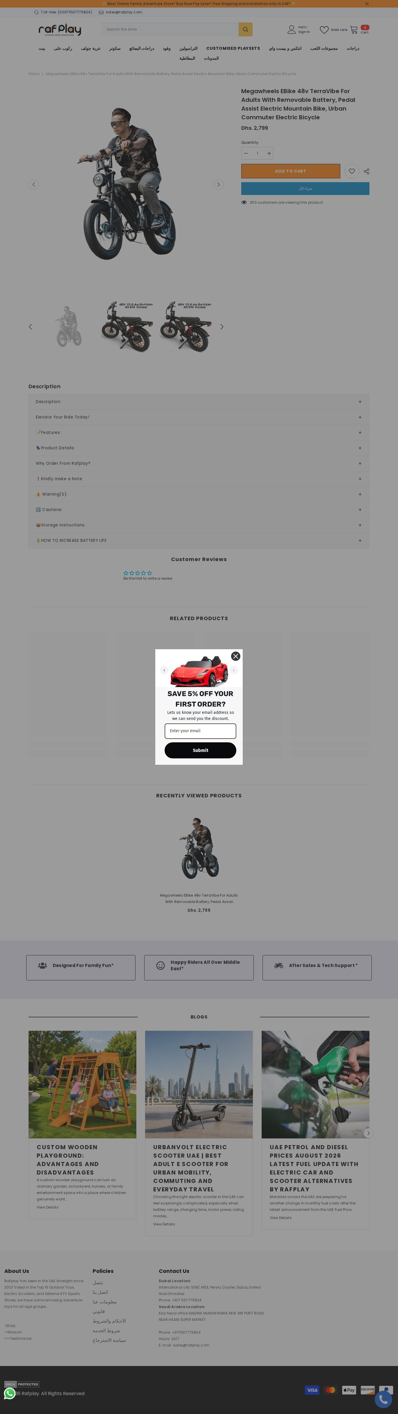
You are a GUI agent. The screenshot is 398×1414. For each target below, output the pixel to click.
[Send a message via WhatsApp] (10, 1393)
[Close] (236, 656)
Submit (200, 750)
